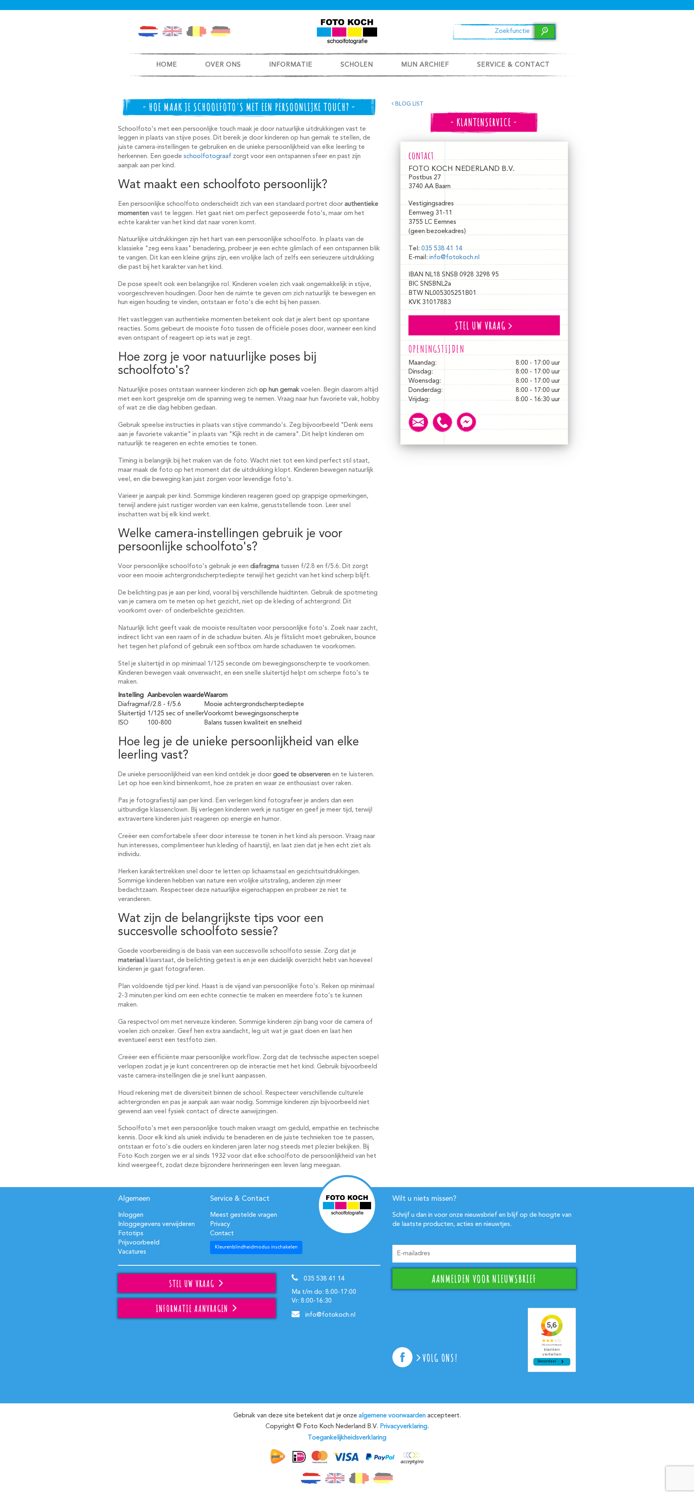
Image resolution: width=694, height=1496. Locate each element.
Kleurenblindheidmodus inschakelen (256, 1247)
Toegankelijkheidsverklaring (347, 1438)
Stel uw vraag (481, 325)
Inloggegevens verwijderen (156, 1224)
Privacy (220, 1224)
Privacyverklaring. (404, 1426)
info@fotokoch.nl (454, 257)
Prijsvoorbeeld (138, 1243)
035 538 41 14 (441, 249)
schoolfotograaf (207, 156)
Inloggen (130, 1215)
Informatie (290, 65)
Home (166, 65)
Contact (222, 1233)
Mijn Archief (425, 65)
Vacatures (132, 1252)
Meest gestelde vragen (243, 1215)
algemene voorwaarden (392, 1416)
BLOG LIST (409, 104)
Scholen (357, 65)
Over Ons (223, 65)
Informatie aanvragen (193, 1308)
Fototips (130, 1233)
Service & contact (513, 65)
